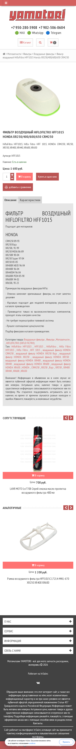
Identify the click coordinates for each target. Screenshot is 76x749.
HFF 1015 (35, 350)
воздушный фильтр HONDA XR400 (23, 360)
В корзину (26, 176)
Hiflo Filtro (22, 350)
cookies (32, 743)
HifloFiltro (51, 346)
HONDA (25, 367)
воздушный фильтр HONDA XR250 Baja (36, 353)
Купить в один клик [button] (47, 176)
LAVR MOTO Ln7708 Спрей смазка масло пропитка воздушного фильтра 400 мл (38, 490)
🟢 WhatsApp (35, 33)
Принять (66, 742)
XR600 (16, 371)
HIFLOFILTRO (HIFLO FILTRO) (20, 343)
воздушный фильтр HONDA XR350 (51, 357)
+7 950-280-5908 (24, 27)
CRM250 (35, 367)
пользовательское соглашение (54, 733)
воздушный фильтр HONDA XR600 (31, 364)
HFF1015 (38, 346)
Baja (51, 367)
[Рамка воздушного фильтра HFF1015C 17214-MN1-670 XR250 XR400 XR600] (38, 538)
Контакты (37, 723)
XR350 (58, 367)
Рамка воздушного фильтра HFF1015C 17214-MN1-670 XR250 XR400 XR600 (38, 580)
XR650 (24, 371)
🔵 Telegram (53, 33)
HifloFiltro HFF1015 (21, 346)
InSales (44, 673)
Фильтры (27, 54)
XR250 (44, 367)
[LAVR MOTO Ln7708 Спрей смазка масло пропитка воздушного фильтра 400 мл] (38, 448)
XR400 (66, 367)
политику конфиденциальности (22, 733)
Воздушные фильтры (44, 54)
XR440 (8, 371)
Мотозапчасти (14, 54)
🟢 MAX (20, 33)
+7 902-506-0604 (52, 27)
